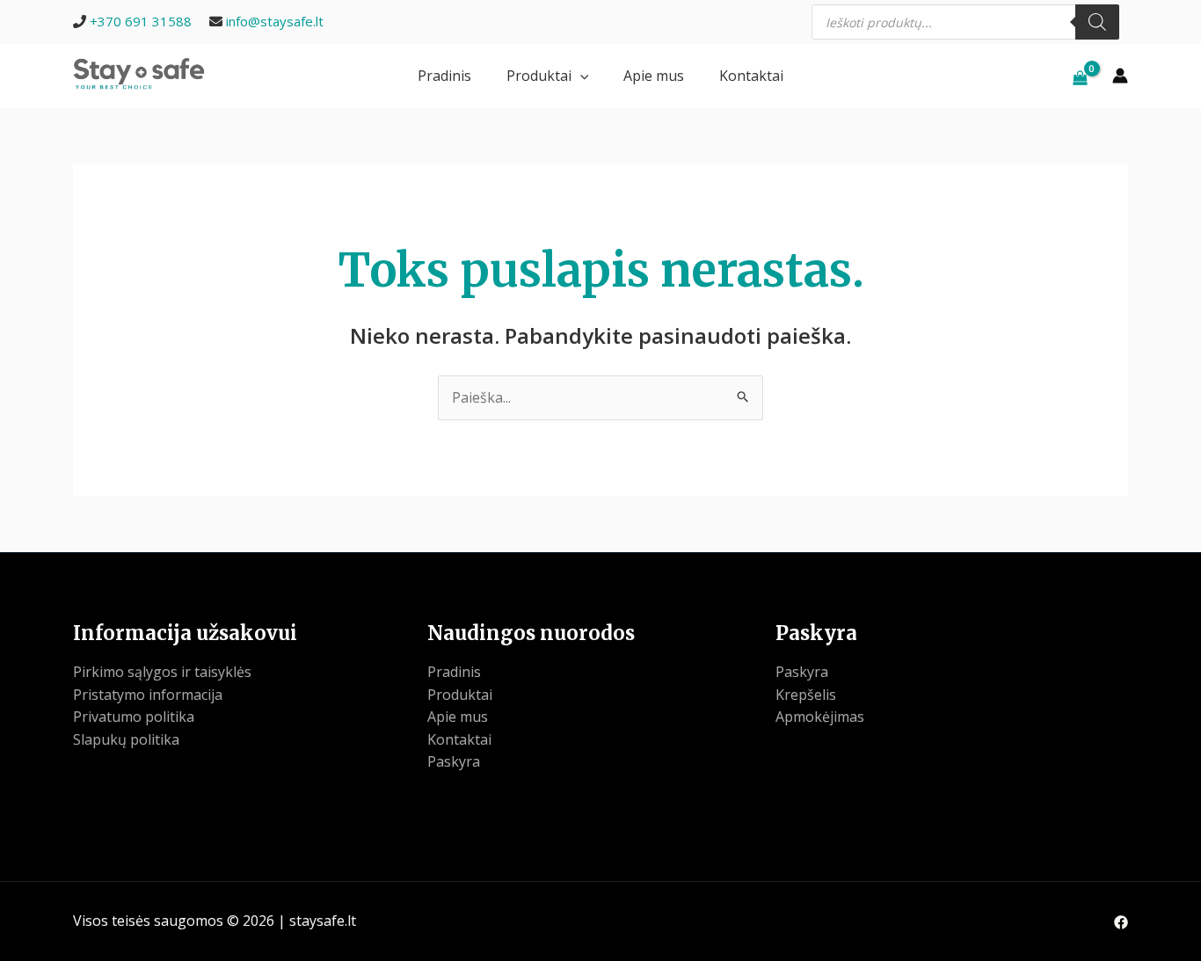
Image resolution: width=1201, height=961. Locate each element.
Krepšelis (805, 694)
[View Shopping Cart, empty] (1080, 75)
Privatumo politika (133, 716)
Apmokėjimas (819, 716)
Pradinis (444, 75)
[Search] (1097, 22)
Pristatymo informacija (147, 694)
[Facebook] (1121, 922)
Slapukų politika (126, 739)
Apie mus (653, 75)
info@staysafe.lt (275, 21)
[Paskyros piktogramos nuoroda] (1120, 76)
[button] (580, 75)
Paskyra (453, 761)
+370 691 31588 (141, 21)
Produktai (538, 75)
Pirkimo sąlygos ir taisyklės (162, 671)
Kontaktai (751, 75)
